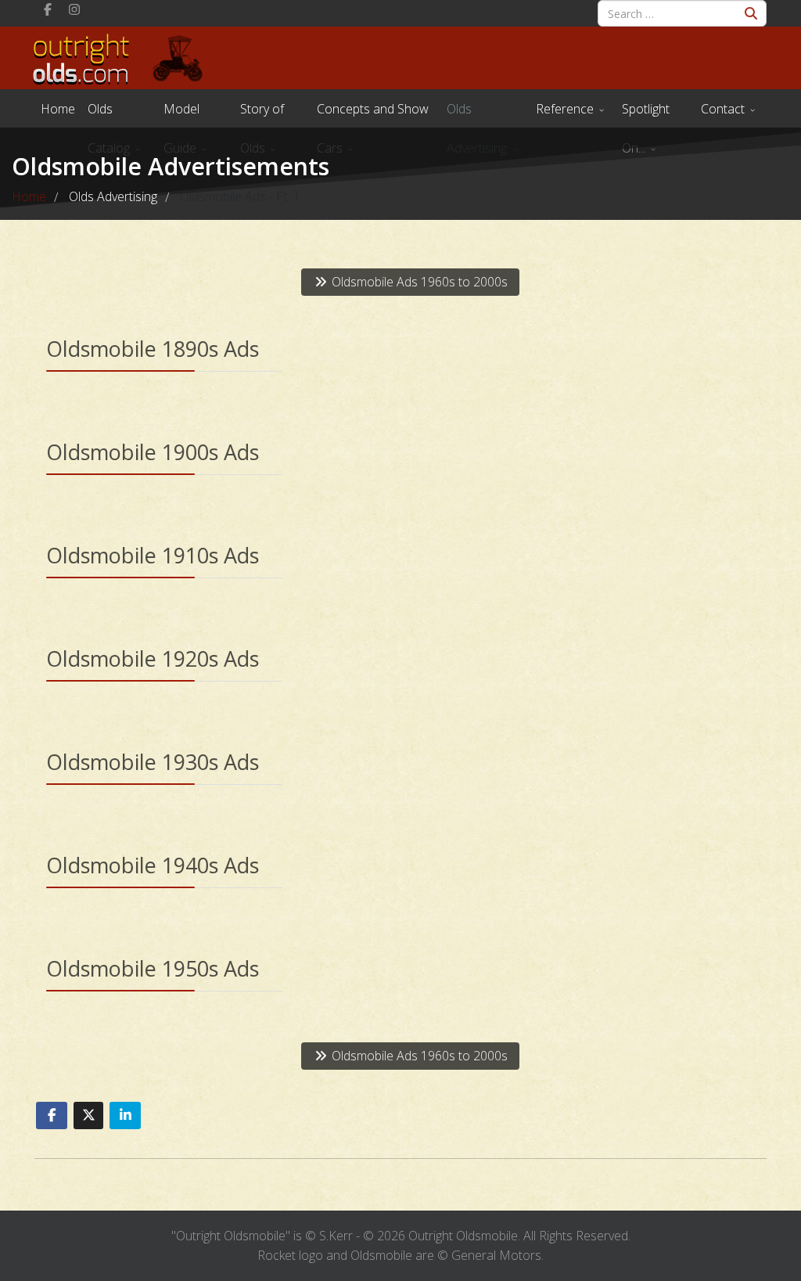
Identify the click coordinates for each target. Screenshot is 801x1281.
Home (58, 108)
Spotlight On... (646, 114)
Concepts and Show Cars (373, 114)
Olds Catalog (109, 114)
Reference (565, 108)
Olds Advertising (477, 114)
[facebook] (48, 9)
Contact (723, 108)
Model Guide (181, 114)
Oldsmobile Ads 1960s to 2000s (418, 281)
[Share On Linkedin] (125, 1115)
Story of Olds (262, 114)
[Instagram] (74, 9)
